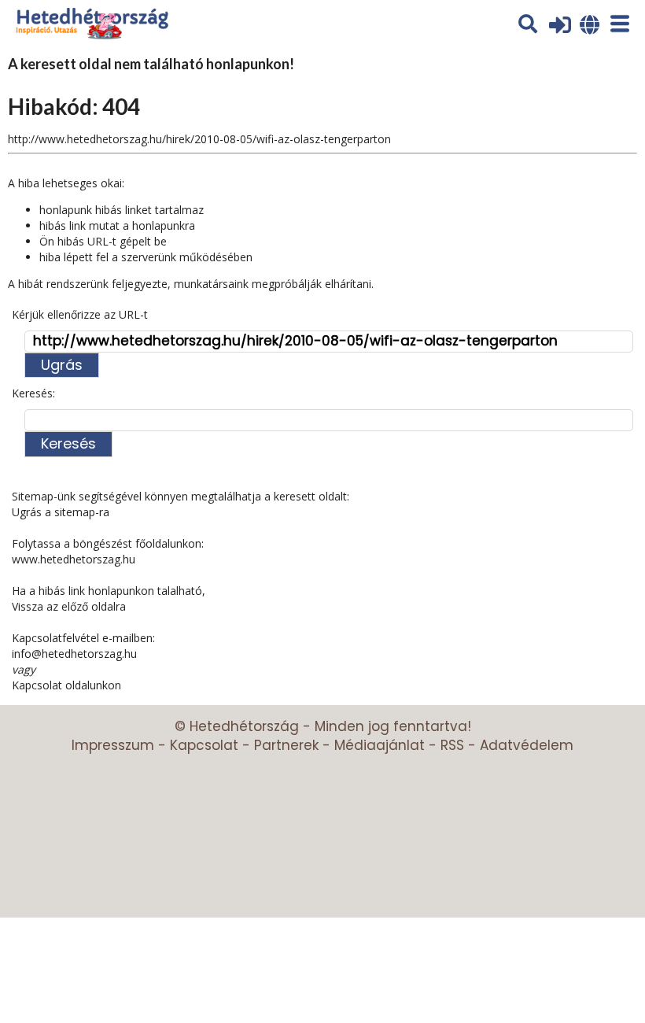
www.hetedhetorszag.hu (73, 559)
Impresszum (113, 745)
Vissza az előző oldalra (69, 606)
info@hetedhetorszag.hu (74, 653)
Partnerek (286, 745)
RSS (452, 745)
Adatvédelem (526, 745)
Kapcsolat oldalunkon (66, 685)
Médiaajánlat (379, 745)
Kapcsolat (204, 745)
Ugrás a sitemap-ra (60, 511)
